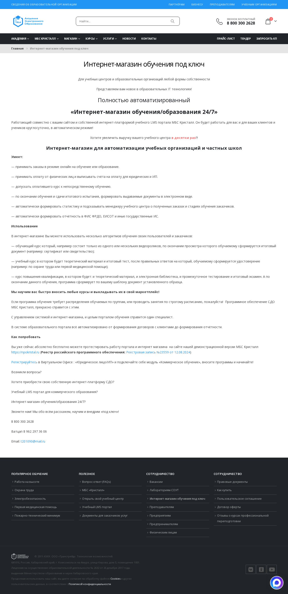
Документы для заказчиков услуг (105, 515)
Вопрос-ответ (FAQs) (96, 482)
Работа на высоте (27, 482)
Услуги (108, 39)
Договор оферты (229, 507)
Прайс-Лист (226, 39)
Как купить (224, 490)
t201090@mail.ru (33, 441)
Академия (18, 39)
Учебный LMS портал (97, 507)
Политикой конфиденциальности (90, 584)
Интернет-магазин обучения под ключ (177, 499)
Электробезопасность (30, 499)
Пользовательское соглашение (239, 499)
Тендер (245, 39)
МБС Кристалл (45, 39)
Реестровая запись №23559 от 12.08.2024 (158, 352)
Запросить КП (266, 39)
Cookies (115, 578)
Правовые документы (232, 482)
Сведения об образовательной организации (44, 4)
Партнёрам (176, 4)
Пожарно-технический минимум (37, 515)
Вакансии (156, 482)
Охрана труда (24, 490)
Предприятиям (160, 515)
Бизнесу (197, 4)
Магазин (70, 39)
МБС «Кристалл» (93, 490)
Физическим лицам (163, 532)
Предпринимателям (164, 524)
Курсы (90, 39)
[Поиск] (173, 21)
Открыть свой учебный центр (103, 499)
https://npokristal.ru (25, 352)
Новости (129, 39)
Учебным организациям (259, 4)
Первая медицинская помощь (36, 507)
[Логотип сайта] (28, 21)
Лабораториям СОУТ (164, 490)
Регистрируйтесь (24, 362)
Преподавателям (222, 4)
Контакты (148, 39)
